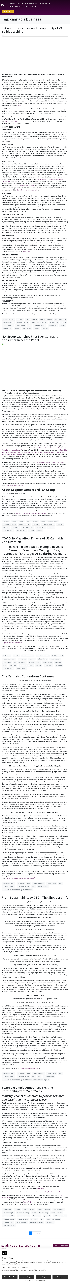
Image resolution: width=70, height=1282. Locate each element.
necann (63, 325)
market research (23, 1219)
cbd (60, 883)
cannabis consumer (46, 319)
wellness (45, 329)
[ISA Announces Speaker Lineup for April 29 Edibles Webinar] (35, 53)
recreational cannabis (26, 665)
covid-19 (31, 659)
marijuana (16, 527)
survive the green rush (36, 1222)
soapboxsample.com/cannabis (12, 643)
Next (38, 1233)
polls (4, 665)
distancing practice (19, 662)
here (19, 105)
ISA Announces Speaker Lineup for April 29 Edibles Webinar (32, 29)
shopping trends (8, 1222)
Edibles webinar (8, 325)
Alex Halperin (7, 1209)
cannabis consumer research (49, 521)
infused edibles (20, 325)
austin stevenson (8, 319)
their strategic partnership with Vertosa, (49, 462)
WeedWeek (27, 1202)
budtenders (6, 656)
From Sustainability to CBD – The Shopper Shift (35, 897)
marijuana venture (27, 527)
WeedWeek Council (9, 1225)
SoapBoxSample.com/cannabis (55, 1192)
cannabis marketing (23, 1213)
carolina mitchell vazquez (39, 322)
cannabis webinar (8, 322)
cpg (33, 1076)
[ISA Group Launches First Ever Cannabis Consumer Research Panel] (35, 366)
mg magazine (41, 527)
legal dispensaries (34, 662)
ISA (30, 325)
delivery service (55, 659)
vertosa (17, 329)
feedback (60, 524)
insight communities (60, 1216)
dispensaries (7, 662)
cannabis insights (39, 883)
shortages (59, 665)
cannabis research (60, 319)
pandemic (58, 662)
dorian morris (54, 322)
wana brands (27, 329)
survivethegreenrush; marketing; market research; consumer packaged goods (26, 1080)
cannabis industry (24, 524)
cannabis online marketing (40, 1213)
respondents (48, 665)
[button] (30, 6)
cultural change (42, 659)
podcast (21, 1200)
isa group (6, 527)
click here (40, 1188)
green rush (47, 1216)
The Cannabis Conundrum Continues (28, 676)
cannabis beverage (17, 521)
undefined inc (7, 329)
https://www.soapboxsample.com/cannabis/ (20, 878)
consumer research (48, 524)
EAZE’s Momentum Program (24, 186)
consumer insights (8, 886)
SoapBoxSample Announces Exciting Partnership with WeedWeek (27, 1089)
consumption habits (9, 659)
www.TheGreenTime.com (14, 485)
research (50, 527)
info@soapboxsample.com (30, 1068)
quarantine (13, 665)
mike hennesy (53, 325)
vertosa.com (26, 252)
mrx (33, 886)
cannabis (19, 319)
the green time (21, 530)
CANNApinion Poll (22, 322)
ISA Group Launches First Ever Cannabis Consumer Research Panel (30, 338)
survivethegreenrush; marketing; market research (17, 890)
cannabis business (31, 319)
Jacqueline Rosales (39, 325)
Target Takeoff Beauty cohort (14, 121)
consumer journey (23, 886)
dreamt (64, 322)
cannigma (36, 524)
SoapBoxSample (8, 530)
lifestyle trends (47, 662)
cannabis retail (51, 883)
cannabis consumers (9, 524)
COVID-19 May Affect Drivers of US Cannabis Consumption (32, 540)
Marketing (34, 1219)
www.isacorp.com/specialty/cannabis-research (31, 513)
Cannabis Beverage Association (27, 190)
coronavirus (22, 659)
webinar (36, 329)
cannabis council (58, 1209)
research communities (53, 1219)
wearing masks (21, 668)
